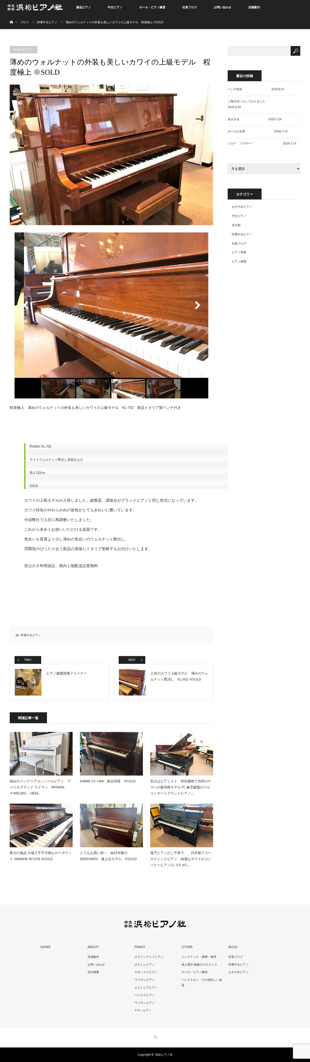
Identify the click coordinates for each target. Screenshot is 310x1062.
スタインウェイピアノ (148, 957)
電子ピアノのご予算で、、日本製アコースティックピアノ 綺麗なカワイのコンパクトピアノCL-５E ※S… (180, 858)
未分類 (236, 225)
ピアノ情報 (239, 252)
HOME (45, 946)
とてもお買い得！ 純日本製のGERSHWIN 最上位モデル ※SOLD (108, 855)
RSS (155, 1036)
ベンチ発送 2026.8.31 (256, 89)
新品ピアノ (83, 7)
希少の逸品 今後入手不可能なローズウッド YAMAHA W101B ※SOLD (41, 855)
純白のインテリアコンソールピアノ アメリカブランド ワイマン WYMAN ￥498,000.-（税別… (40, 787)
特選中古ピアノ (47, 22)
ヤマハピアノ (143, 1010)
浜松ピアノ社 (164, 1055)
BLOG (232, 946)
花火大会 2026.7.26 (255, 119)
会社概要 (93, 972)
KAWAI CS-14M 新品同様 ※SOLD (108, 781)
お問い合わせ (222, 7)
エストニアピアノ (146, 987)
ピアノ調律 (239, 261)
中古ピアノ (115, 7)
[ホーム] (11, 16)
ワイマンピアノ (144, 980)
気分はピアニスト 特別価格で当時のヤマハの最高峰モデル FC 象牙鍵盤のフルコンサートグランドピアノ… (180, 787)
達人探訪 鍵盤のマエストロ (199, 964)
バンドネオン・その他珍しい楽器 (201, 982)
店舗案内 (254, 7)
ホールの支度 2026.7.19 (257, 131)
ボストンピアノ (144, 964)
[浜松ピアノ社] (155, 924)
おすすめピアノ (242, 207)
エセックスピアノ (146, 972)
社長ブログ (189, 7)
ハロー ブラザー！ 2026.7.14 (262, 143)
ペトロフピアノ (144, 995)
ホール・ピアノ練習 (152, 7)
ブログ (24, 22)
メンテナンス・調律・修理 (198, 957)
